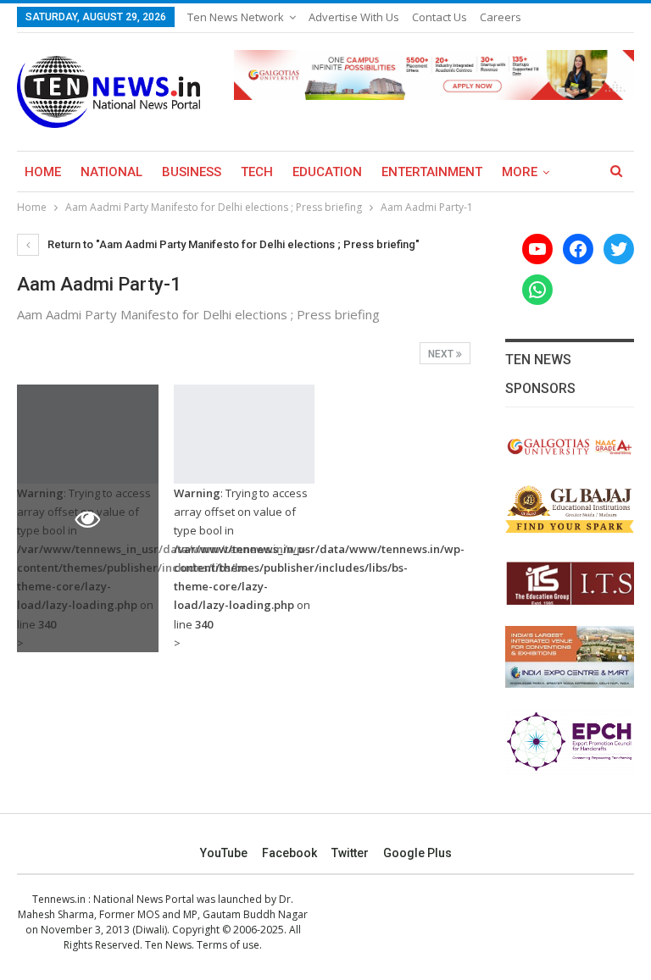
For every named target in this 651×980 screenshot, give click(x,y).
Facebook (289, 853)
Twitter (350, 853)
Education (327, 172)
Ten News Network (235, 17)
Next (442, 354)
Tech (257, 172)
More (519, 172)
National (111, 172)
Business (191, 172)
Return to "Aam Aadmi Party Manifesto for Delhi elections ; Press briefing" (232, 244)
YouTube (224, 853)
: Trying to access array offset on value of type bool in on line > (244, 568)
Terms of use (228, 945)
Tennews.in (59, 899)
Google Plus (417, 853)
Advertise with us (354, 17)
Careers (500, 17)
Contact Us (439, 17)
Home (43, 172)
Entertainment (431, 172)
